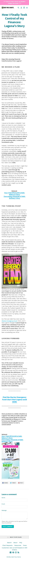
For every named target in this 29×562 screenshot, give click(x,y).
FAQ (20, 542)
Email (3, 504)
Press (25, 545)
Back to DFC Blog (16, 537)
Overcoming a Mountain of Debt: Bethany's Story (14, 197)
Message (4, 510)
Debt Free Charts (16, 557)
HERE (14, 402)
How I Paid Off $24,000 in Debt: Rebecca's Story (14, 193)
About (15, 542)
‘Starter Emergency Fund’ (9, 321)
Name (3, 497)
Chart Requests (7, 545)
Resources (17, 545)
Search (9, 542)
